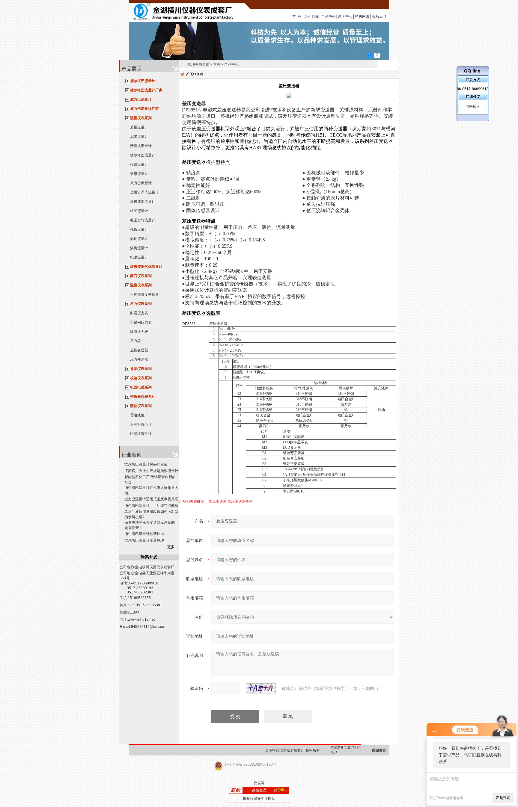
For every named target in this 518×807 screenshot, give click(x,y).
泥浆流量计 (139, 136)
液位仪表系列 (141, 406)
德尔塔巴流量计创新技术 (144, 534)
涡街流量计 (139, 248)
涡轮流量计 (139, 239)
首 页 (296, 16)
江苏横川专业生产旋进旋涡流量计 (151, 471)
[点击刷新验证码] (261, 688)
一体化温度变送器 (144, 294)
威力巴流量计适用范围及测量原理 (151, 499)
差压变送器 (139, 350)
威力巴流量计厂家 (144, 109)
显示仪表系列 (141, 369)
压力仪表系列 (141, 304)
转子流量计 (139, 211)
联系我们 (379, 16)
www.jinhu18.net (141, 619)
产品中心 (328, 16)
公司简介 (312, 16)
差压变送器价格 (240, 501)
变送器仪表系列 (142, 397)
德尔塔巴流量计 (142, 81)
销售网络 (362, 16)
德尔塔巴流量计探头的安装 (146, 464)
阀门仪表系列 (141, 276)
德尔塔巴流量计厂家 (146, 90)
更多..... (173, 547)
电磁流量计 (139, 257)
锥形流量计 (139, 174)
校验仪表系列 (141, 378)
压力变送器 (139, 359)
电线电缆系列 (141, 387)
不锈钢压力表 (141, 322)
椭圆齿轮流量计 (142, 220)
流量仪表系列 (141, 118)
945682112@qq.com (148, 627)
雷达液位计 (139, 415)
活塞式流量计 (141, 146)
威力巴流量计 (141, 99)
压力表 (135, 341)
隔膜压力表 (139, 332)
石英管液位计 (141, 424)
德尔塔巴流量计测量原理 (144, 540)
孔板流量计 (139, 229)
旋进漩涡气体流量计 (146, 267)
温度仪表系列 (141, 285)
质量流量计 (139, 127)
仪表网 (259, 783)
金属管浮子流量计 (144, 192)
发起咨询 (503, 798)
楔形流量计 (139, 164)
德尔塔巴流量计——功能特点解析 (151, 506)
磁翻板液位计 (141, 434)
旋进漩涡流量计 (142, 202)
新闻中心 (345, 16)
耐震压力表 (139, 313)
